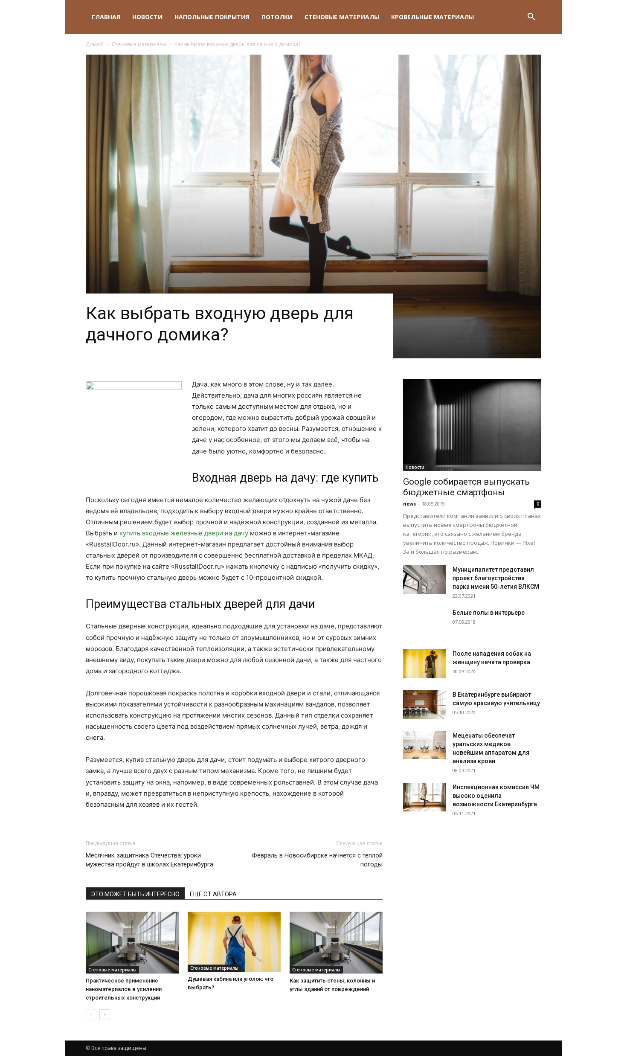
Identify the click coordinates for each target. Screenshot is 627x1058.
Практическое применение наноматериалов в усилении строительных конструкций (124, 989)
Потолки (277, 17)
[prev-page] (91, 1014)
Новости (147, 17)
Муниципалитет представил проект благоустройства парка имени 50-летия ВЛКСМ (496, 578)
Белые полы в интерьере (489, 612)
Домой (95, 44)
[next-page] (104, 1014)
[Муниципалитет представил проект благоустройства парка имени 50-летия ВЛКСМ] (424, 579)
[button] (531, 18)
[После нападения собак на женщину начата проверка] (424, 663)
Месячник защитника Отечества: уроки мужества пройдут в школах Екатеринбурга (149, 860)
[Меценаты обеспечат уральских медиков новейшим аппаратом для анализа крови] (424, 745)
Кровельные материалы (432, 17)
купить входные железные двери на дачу (183, 533)
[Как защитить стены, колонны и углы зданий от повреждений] (336, 943)
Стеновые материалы (342, 17)
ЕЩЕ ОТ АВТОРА (213, 894)
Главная (106, 17)
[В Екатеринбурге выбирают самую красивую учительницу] (424, 704)
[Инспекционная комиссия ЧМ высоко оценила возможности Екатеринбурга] (424, 797)
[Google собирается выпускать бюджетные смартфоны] (472, 425)
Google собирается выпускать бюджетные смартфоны (466, 487)
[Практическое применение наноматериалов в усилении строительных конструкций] (132, 943)
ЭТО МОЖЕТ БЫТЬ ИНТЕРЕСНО (135, 894)
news (409, 503)
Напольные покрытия (212, 17)
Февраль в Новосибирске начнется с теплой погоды (317, 860)
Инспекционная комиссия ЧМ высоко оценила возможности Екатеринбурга (496, 796)
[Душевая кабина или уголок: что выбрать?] (234, 942)
